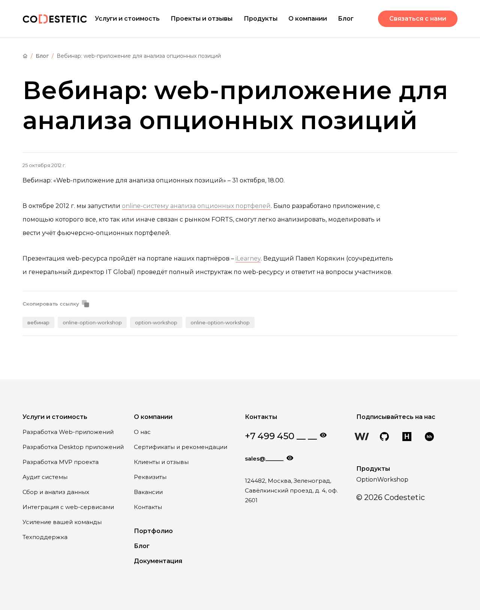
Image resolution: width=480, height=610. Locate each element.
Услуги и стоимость (127, 18)
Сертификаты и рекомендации (180, 446)
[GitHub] (384, 437)
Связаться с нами (417, 18)
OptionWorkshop (382, 479)
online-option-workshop (92, 322)
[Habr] (406, 437)
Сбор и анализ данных (55, 492)
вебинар (38, 322)
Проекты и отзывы (201, 18)
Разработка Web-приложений (68, 431)
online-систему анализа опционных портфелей (196, 205)
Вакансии (148, 492)
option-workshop (156, 322)
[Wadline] (361, 437)
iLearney (248, 258)
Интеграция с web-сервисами (68, 507)
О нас (142, 431)
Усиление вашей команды (62, 522)
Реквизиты (150, 476)
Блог (346, 18)
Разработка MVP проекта (60, 461)
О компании (307, 18)
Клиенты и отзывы (161, 461)
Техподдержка (45, 537)
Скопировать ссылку (50, 304)
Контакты (148, 507)
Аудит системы (45, 476)
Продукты (261, 18)
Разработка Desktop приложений (73, 446)
